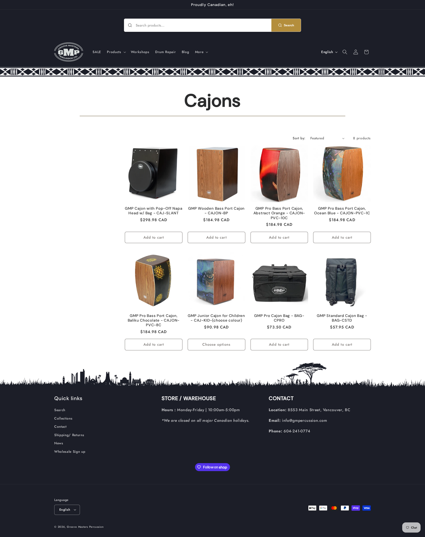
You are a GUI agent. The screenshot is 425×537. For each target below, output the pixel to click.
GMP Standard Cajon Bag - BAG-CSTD (342, 318)
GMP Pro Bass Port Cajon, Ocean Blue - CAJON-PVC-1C (342, 210)
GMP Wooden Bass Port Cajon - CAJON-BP (216, 210)
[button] (116, 52)
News (58, 443)
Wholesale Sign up (69, 451)
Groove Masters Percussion (85, 527)
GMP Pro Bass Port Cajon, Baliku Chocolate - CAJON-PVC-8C (154, 320)
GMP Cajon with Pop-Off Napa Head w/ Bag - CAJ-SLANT (153, 210)
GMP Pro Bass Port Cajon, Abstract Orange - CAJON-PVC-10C (279, 213)
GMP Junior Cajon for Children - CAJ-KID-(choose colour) (216, 318)
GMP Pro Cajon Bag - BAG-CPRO (279, 318)
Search (59, 410)
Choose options (216, 344)
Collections (63, 418)
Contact (60, 426)
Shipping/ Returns (69, 435)
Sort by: (299, 138)
